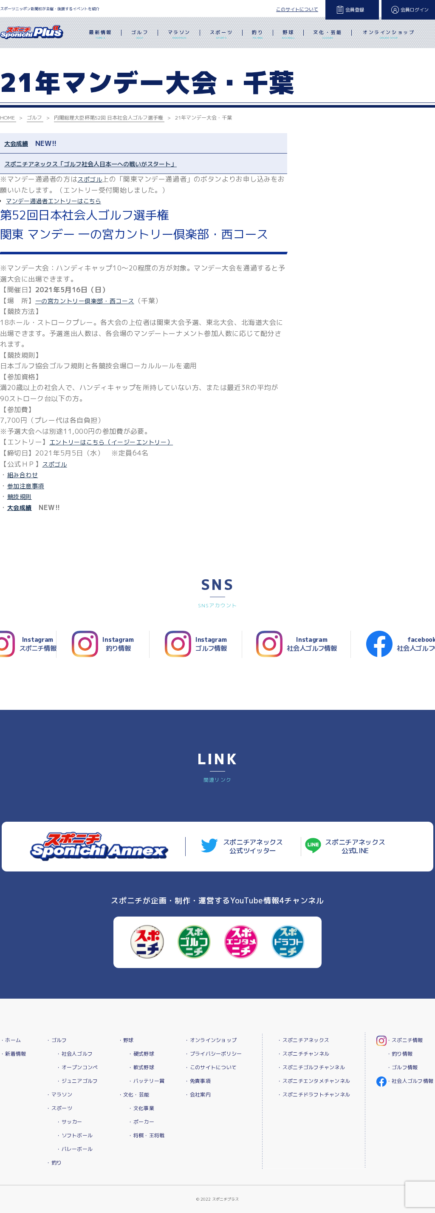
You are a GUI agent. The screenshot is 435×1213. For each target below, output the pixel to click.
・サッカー (69, 1121)
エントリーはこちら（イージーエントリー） (111, 442)
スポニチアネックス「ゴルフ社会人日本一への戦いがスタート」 (90, 164)
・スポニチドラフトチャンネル (313, 1094)
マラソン (179, 34)
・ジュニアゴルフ (77, 1081)
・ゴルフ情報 (402, 1067)
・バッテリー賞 (146, 1081)
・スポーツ (59, 1108)
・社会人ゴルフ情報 (410, 1081)
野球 (288, 34)
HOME (7, 117)
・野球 (126, 1040)
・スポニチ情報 (405, 1040)
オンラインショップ (389, 34)
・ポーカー (141, 1121)
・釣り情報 (399, 1053)
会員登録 (354, 9)
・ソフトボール (74, 1135)
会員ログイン (415, 9)
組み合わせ (22, 475)
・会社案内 (197, 1094)
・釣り (54, 1162)
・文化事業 (141, 1108)
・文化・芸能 (134, 1094)
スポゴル (89, 179)
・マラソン (59, 1094)
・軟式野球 (141, 1067)
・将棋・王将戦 (146, 1135)
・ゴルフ (56, 1040)
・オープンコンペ (77, 1067)
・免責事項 (197, 1081)
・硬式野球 (141, 1053)
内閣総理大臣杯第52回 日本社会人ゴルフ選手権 (108, 117)
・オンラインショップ (210, 1040)
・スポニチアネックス (303, 1040)
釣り (257, 34)
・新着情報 (13, 1053)
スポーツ (221, 34)
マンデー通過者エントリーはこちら (53, 201)
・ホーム (10, 1040)
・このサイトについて (210, 1067)
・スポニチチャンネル (303, 1053)
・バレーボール (74, 1149)
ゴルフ (140, 34)
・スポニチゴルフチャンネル (311, 1067)
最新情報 (100, 34)
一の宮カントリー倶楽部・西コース (84, 301)
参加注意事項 (25, 486)
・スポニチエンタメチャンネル (313, 1081)
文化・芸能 (327, 34)
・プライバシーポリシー (213, 1053)
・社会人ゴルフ (74, 1053)
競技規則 (19, 497)
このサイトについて (297, 9)
